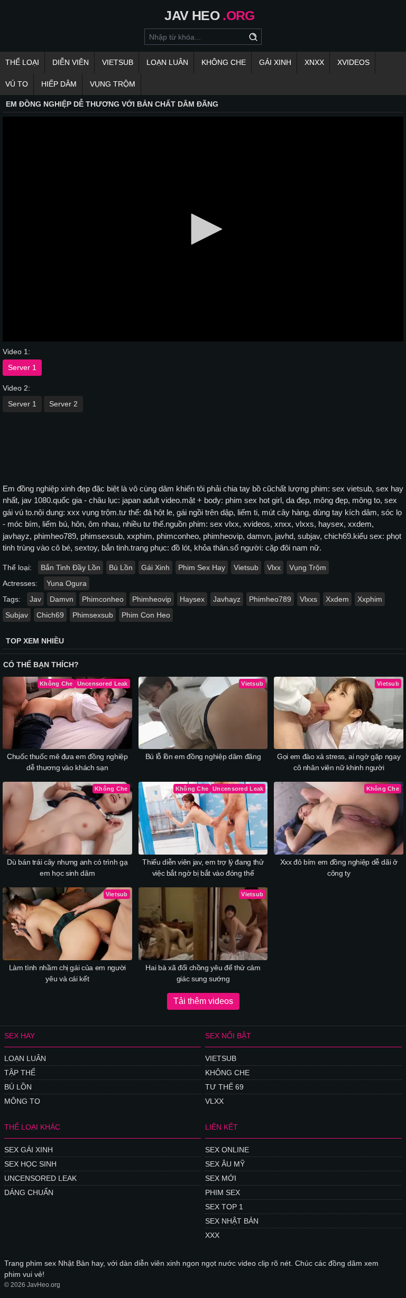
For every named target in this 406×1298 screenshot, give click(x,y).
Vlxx (274, 567)
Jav (35, 599)
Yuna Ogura (67, 583)
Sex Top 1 (224, 1206)
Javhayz (227, 599)
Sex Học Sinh (30, 1164)
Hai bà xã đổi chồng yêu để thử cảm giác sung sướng (202, 973)
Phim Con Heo (146, 615)
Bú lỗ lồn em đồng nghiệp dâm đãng (203, 756)
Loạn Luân (167, 62)
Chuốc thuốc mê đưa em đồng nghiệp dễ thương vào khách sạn (67, 762)
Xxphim (369, 599)
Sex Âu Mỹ (225, 1164)
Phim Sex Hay (201, 567)
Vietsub (117, 62)
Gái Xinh (275, 62)
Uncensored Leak (40, 1178)
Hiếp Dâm (59, 84)
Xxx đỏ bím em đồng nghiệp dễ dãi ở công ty (339, 867)
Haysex (192, 599)
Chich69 (50, 615)
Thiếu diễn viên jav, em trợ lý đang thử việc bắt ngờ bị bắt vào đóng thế (202, 867)
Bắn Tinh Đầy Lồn (70, 567)
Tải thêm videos (203, 1001)
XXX (212, 1235)
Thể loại (22, 62)
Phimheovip (151, 599)
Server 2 (63, 404)
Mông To (22, 1101)
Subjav (16, 615)
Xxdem (337, 599)
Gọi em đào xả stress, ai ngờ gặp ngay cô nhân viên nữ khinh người (338, 762)
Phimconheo (103, 599)
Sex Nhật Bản (232, 1221)
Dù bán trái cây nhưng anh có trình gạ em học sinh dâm (67, 867)
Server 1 (22, 367)
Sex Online (227, 1149)
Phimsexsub (92, 615)
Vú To (16, 84)
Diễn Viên (70, 62)
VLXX (214, 1101)
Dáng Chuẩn (28, 1192)
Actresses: (20, 583)
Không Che (223, 62)
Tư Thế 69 (224, 1087)
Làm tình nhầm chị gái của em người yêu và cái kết (67, 973)
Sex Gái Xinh (28, 1149)
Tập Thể (19, 1072)
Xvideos (353, 62)
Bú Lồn (121, 567)
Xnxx (314, 62)
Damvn (61, 599)
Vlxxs (308, 599)
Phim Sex (222, 1192)
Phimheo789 (270, 599)
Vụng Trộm (112, 84)
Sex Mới (220, 1178)
